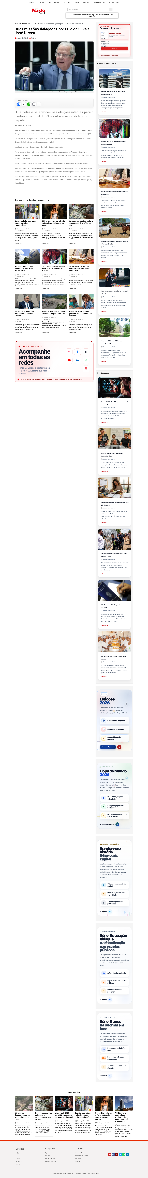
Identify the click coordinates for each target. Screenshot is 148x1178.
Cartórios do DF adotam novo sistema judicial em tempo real (79, 268)
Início (17, 24)
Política (37, 24)
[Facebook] (113, 1154)
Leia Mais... (19, 243)
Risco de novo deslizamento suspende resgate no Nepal (54, 313)
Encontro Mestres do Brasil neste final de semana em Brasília (53, 268)
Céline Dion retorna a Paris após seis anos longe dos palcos (53, 223)
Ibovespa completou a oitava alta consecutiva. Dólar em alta (81, 223)
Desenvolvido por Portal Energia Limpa (87, 1173)
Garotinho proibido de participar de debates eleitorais (24, 314)
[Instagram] (116, 1154)
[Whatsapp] (123, 1154)
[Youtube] (109, 1154)
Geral (77, 2)
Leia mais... (105, 112)
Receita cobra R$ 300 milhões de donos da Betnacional (24, 268)
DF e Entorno (114, 2)
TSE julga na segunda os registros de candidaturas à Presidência (121, 1117)
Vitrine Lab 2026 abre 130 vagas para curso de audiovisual (64, 1115)
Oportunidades (53, 2)
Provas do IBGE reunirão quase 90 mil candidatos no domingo (80, 314)
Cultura (41, 2)
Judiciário (86, 2)
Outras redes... (39, 104)
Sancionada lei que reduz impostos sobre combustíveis (25, 223)
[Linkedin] (127, 1154)
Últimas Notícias (26, 24)
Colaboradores (99, 2)
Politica (31, 2)
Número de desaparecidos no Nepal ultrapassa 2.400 (22, 1116)
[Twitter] (120, 1154)
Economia (67, 2)
